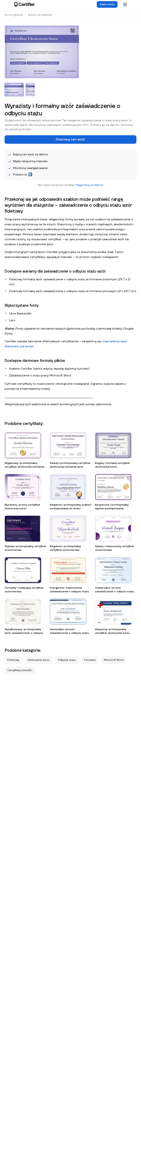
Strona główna (14, 15)
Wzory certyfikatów (40, 15)
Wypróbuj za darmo (90, 185)
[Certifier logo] (24, 4)
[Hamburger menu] (125, 4)
